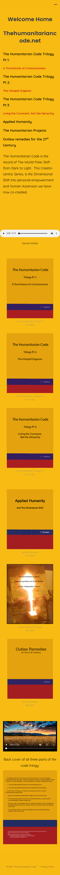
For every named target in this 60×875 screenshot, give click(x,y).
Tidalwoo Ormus (46, 220)
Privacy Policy (47, 866)
